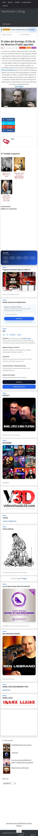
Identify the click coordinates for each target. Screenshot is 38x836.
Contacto (5, 6)
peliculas (22, 48)
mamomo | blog (13, 11)
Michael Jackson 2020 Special (20, 768)
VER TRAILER (19, 86)
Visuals (19, 335)
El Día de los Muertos (8, 70)
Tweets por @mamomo (9, 521)
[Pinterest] (26, 257)
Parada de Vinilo (26, 2)
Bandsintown (6, 690)
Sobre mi (10, 2)
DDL (4, 48)
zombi (34, 48)
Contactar (19, 382)
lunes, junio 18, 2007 (12, 48)
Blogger (24, 578)
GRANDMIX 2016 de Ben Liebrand (21, 745)
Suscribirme (19, 318)
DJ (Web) (17, 2)
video (28, 48)
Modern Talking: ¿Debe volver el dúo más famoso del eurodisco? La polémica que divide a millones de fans (23, 29)
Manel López (27, 339)
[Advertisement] (16, 722)
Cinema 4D (14, 752)
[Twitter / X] (6, 257)
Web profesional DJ (19, 387)
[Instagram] (19, 257)
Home (4, 2)
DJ (3, 335)
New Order (12, 335)
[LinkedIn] (6, 261)
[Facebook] (12, 257)
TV (7, 335)
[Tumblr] (32, 257)
